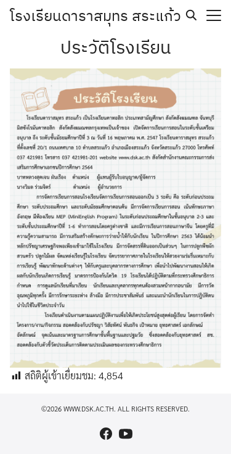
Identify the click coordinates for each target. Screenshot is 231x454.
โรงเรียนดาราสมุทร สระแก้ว (95, 15)
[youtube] (125, 433)
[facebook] (106, 433)
